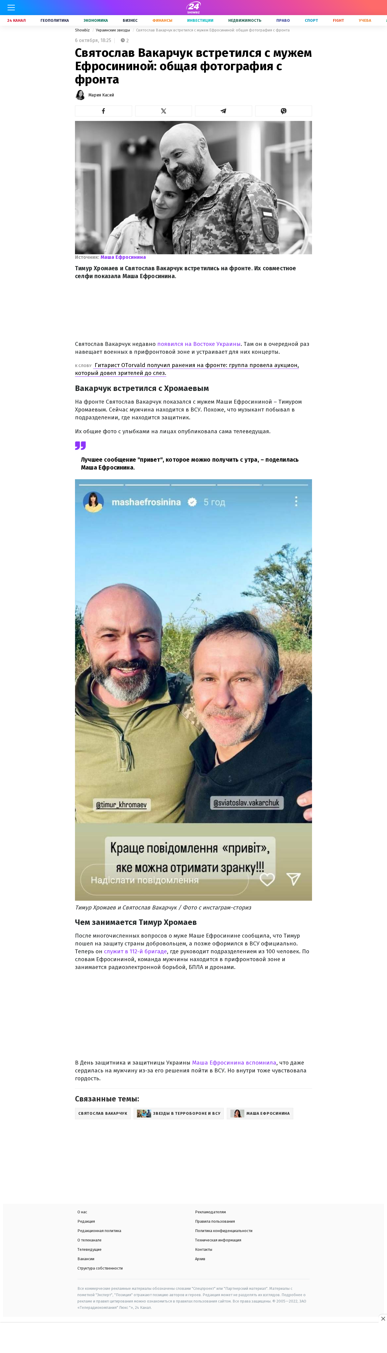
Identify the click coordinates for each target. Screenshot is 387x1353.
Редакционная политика (99, 1230)
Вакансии (85, 1259)
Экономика (96, 20)
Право (283, 20)
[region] (193, 1338)
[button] (103, 111)
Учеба (365, 20)
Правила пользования (215, 1221)
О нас (82, 1212)
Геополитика (55, 20)
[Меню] (11, 7)
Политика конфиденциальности (223, 1230)
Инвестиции (200, 20)
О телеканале (89, 1240)
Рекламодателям (210, 1212)
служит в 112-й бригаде (134, 951)
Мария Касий (101, 95)
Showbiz (83, 30)
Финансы (162, 20)
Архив (200, 1259)
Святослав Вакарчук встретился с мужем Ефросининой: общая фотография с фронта (213, 30)
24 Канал (16, 20)
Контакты (203, 1249)
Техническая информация (218, 1240)
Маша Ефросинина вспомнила (233, 1062)
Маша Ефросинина (123, 257)
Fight (338, 20)
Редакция (86, 1221)
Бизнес (130, 20)
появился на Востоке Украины (198, 343)
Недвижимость (245, 20)
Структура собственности (100, 1268)
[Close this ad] (383, 1318)
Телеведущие (89, 1249)
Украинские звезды (113, 30)
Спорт (311, 20)
